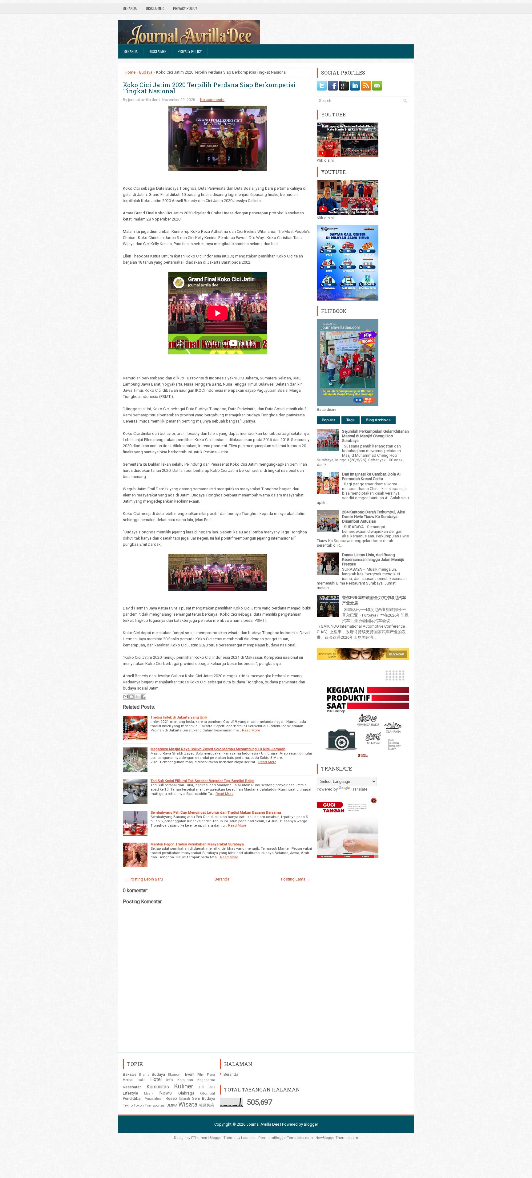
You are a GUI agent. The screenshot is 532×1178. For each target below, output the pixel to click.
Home (130, 72)
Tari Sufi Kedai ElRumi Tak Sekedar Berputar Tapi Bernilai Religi (202, 781)
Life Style (207, 1087)
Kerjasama (206, 1080)
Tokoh (139, 1105)
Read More (251, 730)
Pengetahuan (154, 1099)
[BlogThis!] (131, 697)
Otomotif (207, 1093)
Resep (171, 1098)
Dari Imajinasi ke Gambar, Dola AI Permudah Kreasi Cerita (371, 476)
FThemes (199, 1138)
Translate (359, 789)
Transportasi (155, 1105)
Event (190, 1074)
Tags (350, 420)
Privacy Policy (185, 8)
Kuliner (183, 1086)
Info (169, 1080)
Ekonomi (175, 1074)
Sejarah (184, 1099)
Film (200, 1074)
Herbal (128, 1080)
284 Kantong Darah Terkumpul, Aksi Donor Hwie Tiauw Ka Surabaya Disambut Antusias (373, 517)
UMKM (172, 1105)
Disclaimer (155, 8)
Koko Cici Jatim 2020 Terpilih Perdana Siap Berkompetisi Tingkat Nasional (209, 88)
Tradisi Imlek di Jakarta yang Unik (179, 717)
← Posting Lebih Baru (144, 879)
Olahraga (186, 1093)
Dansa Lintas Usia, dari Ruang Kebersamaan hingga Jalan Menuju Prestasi (373, 559)
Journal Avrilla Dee (262, 1124)
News (165, 1093)
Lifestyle (130, 1093)
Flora (211, 1074)
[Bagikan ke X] (137, 697)
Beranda (130, 8)
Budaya (145, 72)
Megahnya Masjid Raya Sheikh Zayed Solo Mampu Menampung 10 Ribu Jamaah (218, 749)
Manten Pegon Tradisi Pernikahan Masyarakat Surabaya (197, 844)
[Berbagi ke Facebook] (143, 697)
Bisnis (144, 1074)
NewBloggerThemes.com (337, 1138)
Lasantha (248, 1138)
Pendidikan (133, 1098)
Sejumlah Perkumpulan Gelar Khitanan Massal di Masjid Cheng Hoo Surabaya (375, 436)
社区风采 (206, 1105)
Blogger (311, 1124)
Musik (148, 1093)
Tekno (128, 1105)
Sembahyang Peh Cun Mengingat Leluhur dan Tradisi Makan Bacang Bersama (216, 812)
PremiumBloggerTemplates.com (285, 1138)
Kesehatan (132, 1087)
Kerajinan (185, 1080)
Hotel (156, 1079)
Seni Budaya (203, 1098)
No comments (212, 100)
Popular (328, 420)
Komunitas (158, 1087)
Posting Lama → (295, 879)
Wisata (188, 1104)
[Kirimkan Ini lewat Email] (126, 697)
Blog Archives (378, 420)
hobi (142, 1079)
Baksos (129, 1074)
